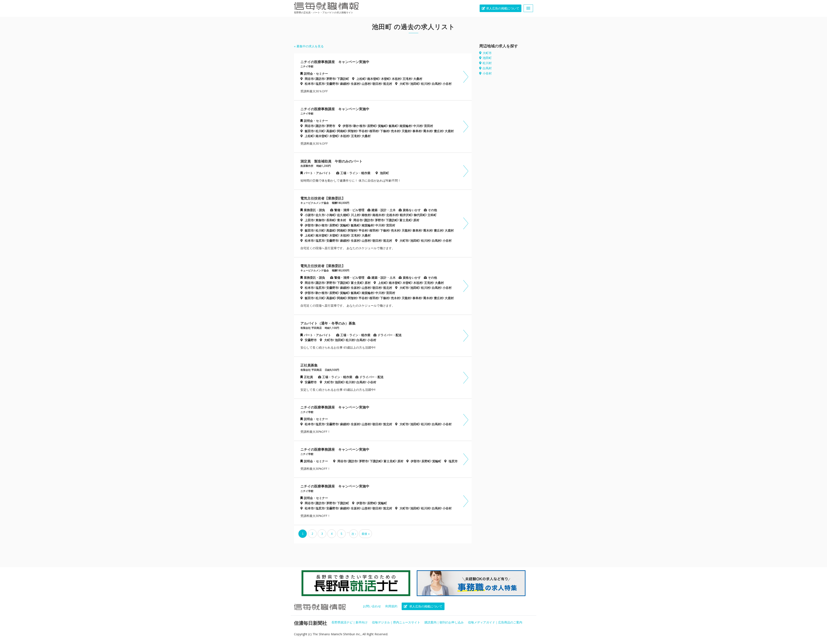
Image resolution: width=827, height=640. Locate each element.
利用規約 (391, 606)
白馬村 (487, 68)
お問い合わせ (372, 606)
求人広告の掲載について (502, 8)
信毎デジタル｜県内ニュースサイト (396, 622)
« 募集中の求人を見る (309, 46)
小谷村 (487, 73)
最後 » (366, 533)
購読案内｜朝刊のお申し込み (444, 622)
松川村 (487, 63)
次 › (353, 533)
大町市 (487, 53)
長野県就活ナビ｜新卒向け (349, 622)
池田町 (487, 58)
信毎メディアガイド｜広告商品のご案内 (495, 622)
